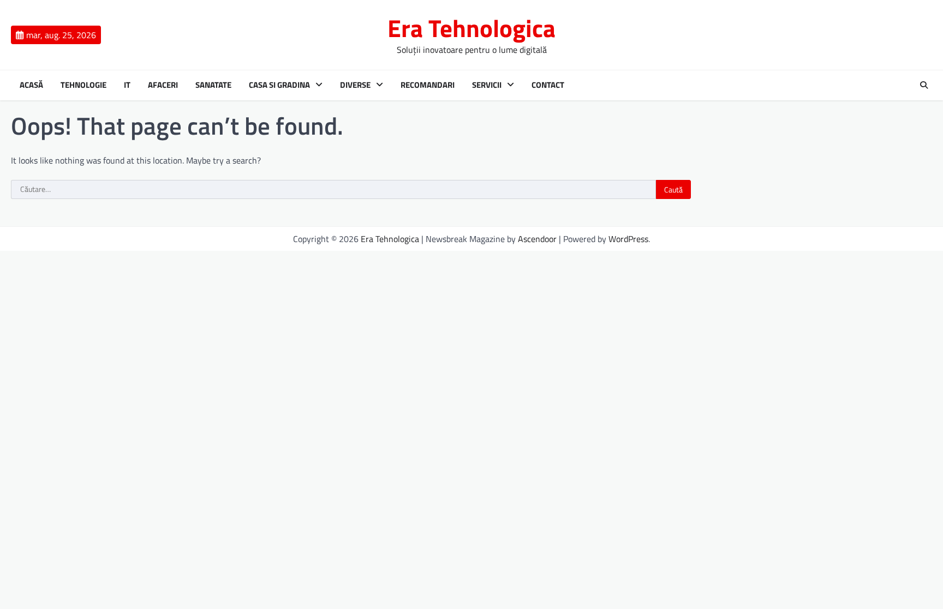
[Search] (924, 85)
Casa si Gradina (279, 85)
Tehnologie (83, 85)
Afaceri (163, 85)
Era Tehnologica (471, 27)
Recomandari (428, 85)
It (127, 85)
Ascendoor (537, 238)
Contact (548, 85)
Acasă (31, 85)
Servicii (487, 85)
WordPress (628, 238)
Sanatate (213, 85)
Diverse (355, 85)
